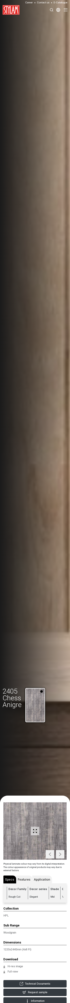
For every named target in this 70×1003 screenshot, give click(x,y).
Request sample (37, 992)
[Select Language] (58, 10)
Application (42, 879)
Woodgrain (9, 932)
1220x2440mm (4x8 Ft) (17, 949)
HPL (6, 915)
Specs (9, 879)
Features (24, 879)
